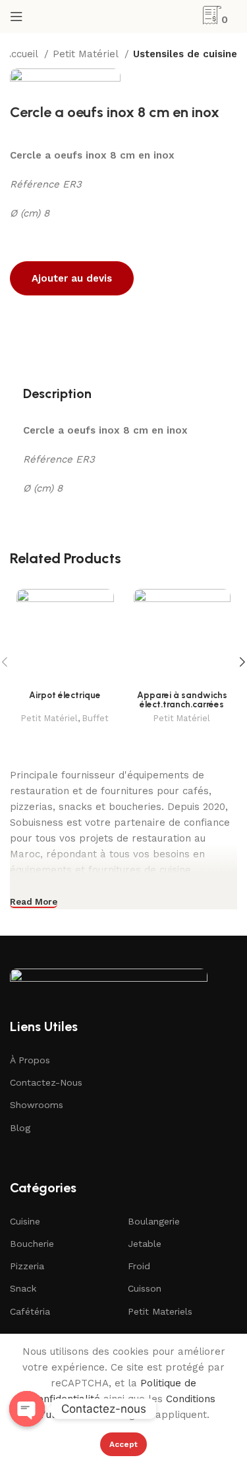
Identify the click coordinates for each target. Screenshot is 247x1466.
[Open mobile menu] (16, 16)
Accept (123, 1444)
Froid (139, 1266)
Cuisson (144, 1288)
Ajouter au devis (72, 278)
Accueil (23, 54)
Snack (23, 1288)
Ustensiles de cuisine (185, 54)
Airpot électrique (65, 695)
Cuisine (25, 1221)
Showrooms (36, 1105)
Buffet (95, 718)
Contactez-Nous (46, 1082)
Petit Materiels (160, 1311)
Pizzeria (27, 1266)
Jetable (144, 1243)
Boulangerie (154, 1221)
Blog (20, 1128)
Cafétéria (30, 1311)
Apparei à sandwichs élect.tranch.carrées (182, 699)
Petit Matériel (87, 54)
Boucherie (32, 1243)
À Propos (30, 1060)
